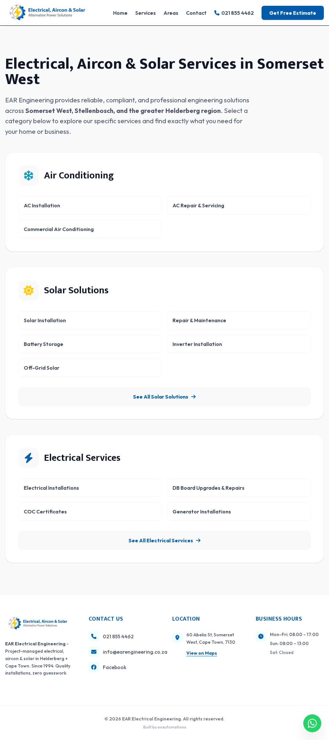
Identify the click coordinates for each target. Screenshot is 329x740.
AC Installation (42, 205)
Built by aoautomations (164, 727)
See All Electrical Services (161, 540)
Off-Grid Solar (41, 368)
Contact (196, 13)
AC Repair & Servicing (198, 205)
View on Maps (201, 653)
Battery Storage (43, 344)
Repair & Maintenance (199, 320)
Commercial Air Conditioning (59, 229)
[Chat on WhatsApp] (312, 723)
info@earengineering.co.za (130, 652)
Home (120, 13)
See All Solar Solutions (160, 396)
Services (145, 13)
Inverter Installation (197, 344)
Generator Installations (202, 511)
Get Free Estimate (292, 13)
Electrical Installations (51, 488)
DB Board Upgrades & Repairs (209, 488)
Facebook (114, 667)
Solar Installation (45, 320)
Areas (171, 13)
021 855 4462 (237, 13)
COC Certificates (45, 511)
